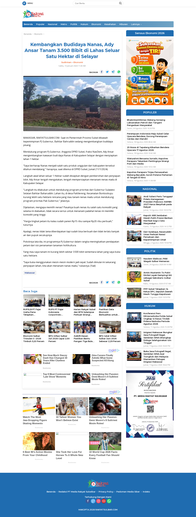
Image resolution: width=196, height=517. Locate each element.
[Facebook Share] (101, 72)
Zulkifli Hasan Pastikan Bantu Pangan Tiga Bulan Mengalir (84, 339)
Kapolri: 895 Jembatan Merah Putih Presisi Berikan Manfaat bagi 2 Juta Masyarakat (158, 219)
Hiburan (123, 24)
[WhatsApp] (109, 501)
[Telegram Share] (113, 72)
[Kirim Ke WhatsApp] (119, 72)
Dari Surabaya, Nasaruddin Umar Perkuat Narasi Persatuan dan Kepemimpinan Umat (157, 236)
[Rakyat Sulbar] (33, 13)
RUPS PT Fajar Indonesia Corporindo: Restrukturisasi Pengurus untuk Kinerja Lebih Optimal (56, 312)
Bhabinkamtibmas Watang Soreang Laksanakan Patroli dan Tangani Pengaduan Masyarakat (146, 123)
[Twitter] (93, 501)
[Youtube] (103, 501)
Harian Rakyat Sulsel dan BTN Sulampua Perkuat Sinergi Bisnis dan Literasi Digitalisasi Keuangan (84, 312)
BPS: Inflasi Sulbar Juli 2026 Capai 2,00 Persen (59, 338)
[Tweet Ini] (107, 72)
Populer (40, 24)
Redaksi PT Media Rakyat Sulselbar (77, 491)
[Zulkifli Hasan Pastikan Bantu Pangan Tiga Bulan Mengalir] (85, 327)
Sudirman (66, 62)
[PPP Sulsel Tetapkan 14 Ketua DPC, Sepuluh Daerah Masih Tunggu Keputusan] (134, 293)
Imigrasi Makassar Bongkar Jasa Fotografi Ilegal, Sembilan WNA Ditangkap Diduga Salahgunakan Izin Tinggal (157, 337)
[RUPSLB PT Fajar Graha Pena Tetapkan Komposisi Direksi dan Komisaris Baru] (34, 300)
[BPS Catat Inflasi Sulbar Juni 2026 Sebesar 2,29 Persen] (110, 327)
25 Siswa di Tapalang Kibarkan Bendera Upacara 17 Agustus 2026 (148, 148)
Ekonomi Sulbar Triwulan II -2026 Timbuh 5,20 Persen (33, 338)
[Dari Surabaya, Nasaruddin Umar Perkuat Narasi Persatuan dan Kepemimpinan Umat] (134, 236)
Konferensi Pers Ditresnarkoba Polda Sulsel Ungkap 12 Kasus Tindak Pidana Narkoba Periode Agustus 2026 (157, 318)
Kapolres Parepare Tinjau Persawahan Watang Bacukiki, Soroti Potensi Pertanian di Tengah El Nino (149, 175)
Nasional (52, 24)
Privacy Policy (106, 491)
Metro (64, 24)
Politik (73, 24)
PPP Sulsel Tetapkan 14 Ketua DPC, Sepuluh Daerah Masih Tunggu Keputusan (157, 291)
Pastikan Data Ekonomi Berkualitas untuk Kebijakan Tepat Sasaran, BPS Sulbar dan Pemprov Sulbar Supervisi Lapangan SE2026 (110, 312)
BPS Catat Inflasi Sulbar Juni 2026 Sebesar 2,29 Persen (110, 338)
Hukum (84, 24)
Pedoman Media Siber (128, 491)
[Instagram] (98, 501)
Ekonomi (96, 24)
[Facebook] (88, 501)
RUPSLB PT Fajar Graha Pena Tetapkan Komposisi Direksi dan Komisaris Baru (33, 312)
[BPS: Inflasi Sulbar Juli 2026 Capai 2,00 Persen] (59, 327)
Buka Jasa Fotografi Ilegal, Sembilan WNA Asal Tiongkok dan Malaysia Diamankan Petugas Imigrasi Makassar (157, 356)
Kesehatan (110, 24)
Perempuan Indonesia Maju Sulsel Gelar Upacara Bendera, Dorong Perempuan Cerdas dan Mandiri (148, 136)
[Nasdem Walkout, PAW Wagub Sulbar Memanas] (134, 262)
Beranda (28, 24)
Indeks (146, 491)
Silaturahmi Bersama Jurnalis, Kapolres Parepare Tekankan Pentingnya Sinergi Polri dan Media (148, 161)
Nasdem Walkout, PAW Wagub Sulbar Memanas (156, 260)
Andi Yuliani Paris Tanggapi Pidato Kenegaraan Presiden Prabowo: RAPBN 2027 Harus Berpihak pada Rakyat (158, 201)
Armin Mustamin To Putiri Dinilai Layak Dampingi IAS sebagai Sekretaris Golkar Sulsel (157, 276)
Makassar (30, 273)
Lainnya (135, 24)
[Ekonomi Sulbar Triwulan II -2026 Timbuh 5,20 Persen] (34, 327)
